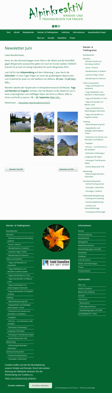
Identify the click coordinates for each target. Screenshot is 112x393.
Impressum (82, 299)
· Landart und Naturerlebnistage (92, 207)
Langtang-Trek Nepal (93, 157)
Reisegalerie (83, 242)
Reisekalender (28, 32)
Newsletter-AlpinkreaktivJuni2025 (34, 102)
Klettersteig (87, 171)
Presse (72, 38)
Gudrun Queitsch (85, 288)
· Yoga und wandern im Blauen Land (94, 103)
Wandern (86, 58)
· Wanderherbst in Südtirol (95, 71)
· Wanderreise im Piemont (95, 78)
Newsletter (62, 38)
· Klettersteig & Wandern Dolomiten (17, 346)
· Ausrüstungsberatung (94, 202)
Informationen (79, 32)
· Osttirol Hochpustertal (94, 184)
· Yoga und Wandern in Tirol (96, 98)
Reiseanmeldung (85, 234)
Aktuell (16, 32)
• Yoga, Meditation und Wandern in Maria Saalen (95, 93)
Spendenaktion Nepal (97, 32)
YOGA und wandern (91, 83)
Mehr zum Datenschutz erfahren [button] (20, 378)
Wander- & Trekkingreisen (47, 32)
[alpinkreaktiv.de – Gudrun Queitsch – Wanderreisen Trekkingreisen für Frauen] (56, 11)
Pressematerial (84, 271)
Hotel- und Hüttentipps (87, 263)
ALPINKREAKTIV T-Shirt (87, 313)
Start (9, 32)
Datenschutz (84, 303)
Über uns (40, 38)
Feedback (82, 256)
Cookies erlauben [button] (40, 385)
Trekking (86, 121)
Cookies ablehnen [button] (16, 385)
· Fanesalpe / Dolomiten (94, 187)
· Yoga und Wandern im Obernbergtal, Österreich (95, 109)
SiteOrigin (91, 388)
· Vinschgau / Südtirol (93, 191)
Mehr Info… (55, 97)
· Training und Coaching (94, 198)
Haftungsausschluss (87, 306)
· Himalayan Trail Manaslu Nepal (20, 334)
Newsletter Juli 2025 (68, 169)
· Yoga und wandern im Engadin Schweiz (94, 115)
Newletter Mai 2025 (14, 169)
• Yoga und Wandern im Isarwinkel (17, 264)
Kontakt (51, 38)
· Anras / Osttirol (91, 67)
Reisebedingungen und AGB (89, 249)
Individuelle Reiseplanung (93, 195)
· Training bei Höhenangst (95, 212)
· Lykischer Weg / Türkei (94, 75)
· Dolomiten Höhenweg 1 (95, 153)
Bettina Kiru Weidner (86, 292)
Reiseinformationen (86, 245)
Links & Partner (84, 260)
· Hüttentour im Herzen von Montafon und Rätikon (96, 138)
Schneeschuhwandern (92, 181)
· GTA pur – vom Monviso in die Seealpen (20, 322)
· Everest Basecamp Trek (94, 166)
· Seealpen (89, 143)
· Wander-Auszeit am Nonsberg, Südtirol (93, 62)
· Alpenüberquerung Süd (94, 124)
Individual (65, 32)
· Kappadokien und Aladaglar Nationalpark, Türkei (94, 131)
